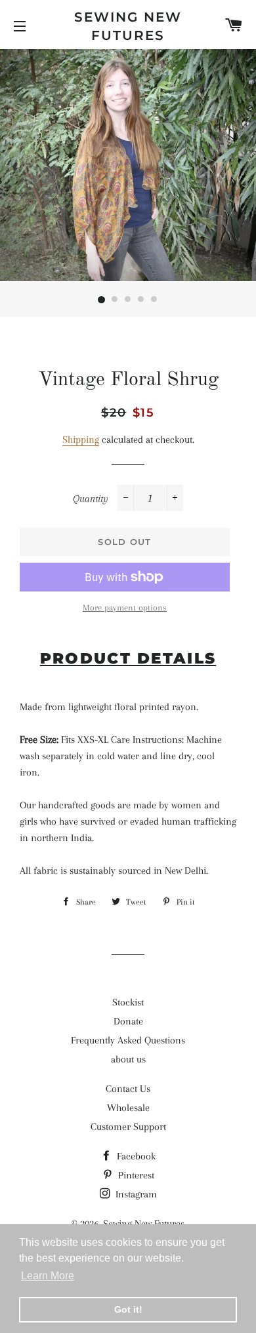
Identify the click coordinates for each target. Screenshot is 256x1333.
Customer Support (128, 1127)
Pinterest (135, 1175)
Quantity (90, 498)
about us (128, 1059)
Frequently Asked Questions (128, 1040)
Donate (128, 1021)
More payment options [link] (125, 607)
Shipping (80, 439)
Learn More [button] (47, 1275)
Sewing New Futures (128, 26)
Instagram (135, 1194)
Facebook (135, 1156)
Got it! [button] (128, 1309)
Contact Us (128, 1089)
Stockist (128, 1002)
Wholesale (128, 1108)
